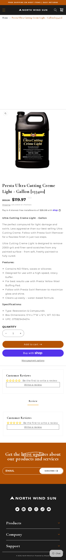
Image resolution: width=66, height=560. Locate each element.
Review (33, 401)
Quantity (9, 326)
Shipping (6, 205)
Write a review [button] (33, 384)
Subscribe (49, 471)
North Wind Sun (28, 555)
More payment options (33, 360)
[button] (3, 10)
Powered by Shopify (42, 555)
